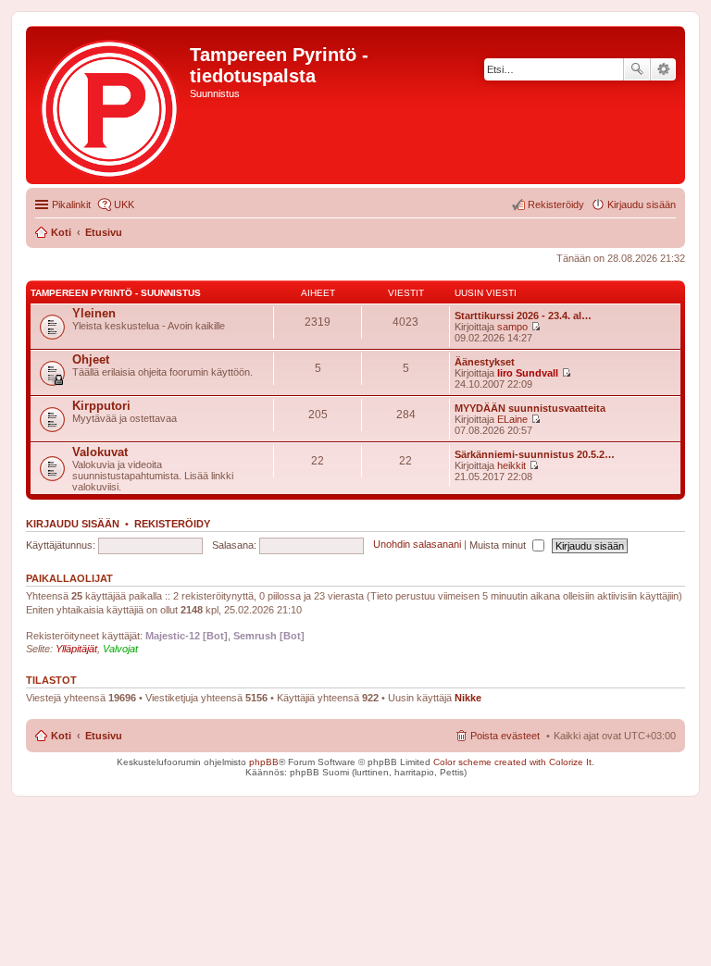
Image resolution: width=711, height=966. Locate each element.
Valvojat (120, 648)
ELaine (512, 419)
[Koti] (110, 105)
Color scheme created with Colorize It (512, 762)
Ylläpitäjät (76, 648)
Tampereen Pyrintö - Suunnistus (116, 293)
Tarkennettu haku (663, 69)
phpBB (264, 762)
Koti (61, 735)
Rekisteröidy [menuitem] (556, 204)
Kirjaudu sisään (72, 523)
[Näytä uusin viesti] (535, 326)
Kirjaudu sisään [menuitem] (641, 204)
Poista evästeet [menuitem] (505, 735)
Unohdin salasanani (417, 545)
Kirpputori (101, 406)
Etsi (637, 69)
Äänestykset (485, 361)
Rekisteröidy (172, 523)
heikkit (511, 465)
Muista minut (499, 545)
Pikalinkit (71, 204)
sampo (512, 326)
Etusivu (103, 735)
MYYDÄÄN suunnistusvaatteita (530, 408)
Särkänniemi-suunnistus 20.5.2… (535, 454)
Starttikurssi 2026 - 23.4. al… (523, 315)
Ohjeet (90, 359)
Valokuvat (100, 452)
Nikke (468, 697)
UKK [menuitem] (124, 204)
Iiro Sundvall (527, 372)
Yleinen (94, 313)
